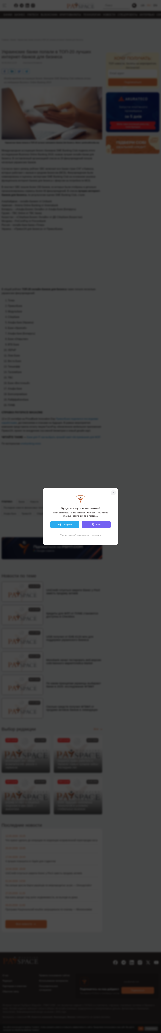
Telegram (67, 524)
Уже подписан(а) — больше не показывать (80, 535)
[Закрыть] (113, 492)
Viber (98, 524)
